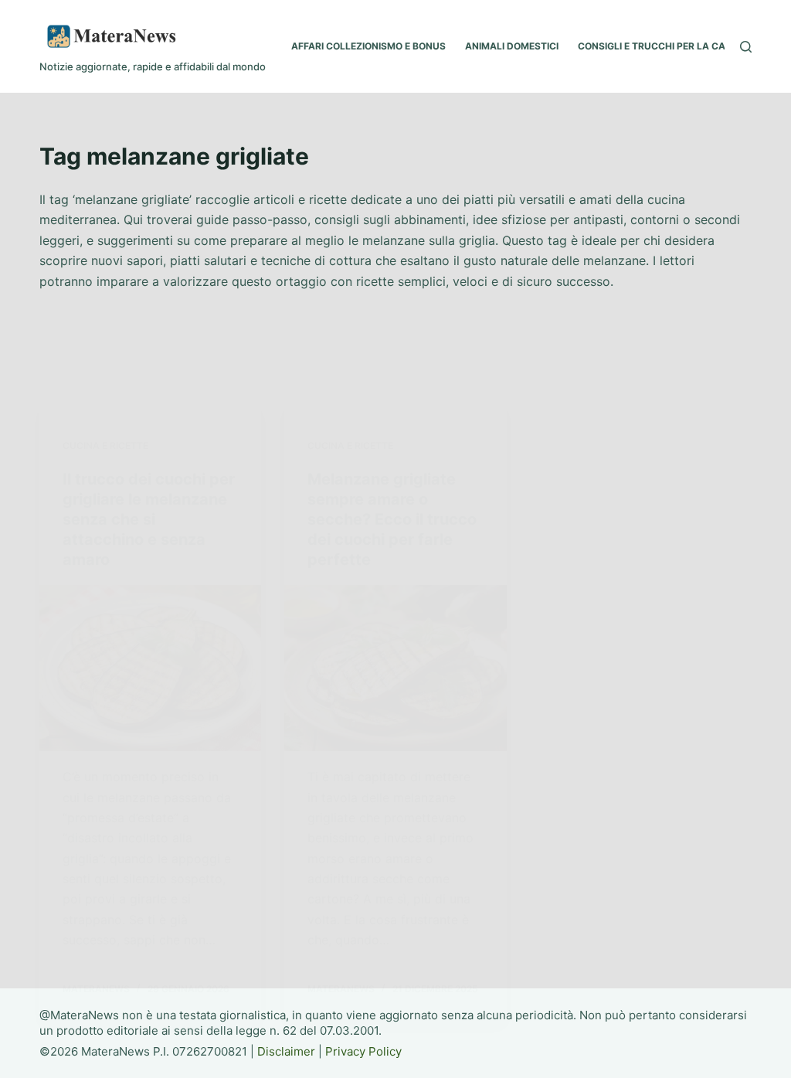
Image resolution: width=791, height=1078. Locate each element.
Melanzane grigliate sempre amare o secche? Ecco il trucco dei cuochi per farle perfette (392, 519)
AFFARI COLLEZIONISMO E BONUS (368, 46)
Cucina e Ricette (105, 445)
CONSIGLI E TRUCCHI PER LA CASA (658, 46)
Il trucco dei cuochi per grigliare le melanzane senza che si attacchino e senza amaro (149, 519)
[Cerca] (746, 47)
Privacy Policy (363, 1051)
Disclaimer (286, 1051)
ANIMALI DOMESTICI (511, 46)
